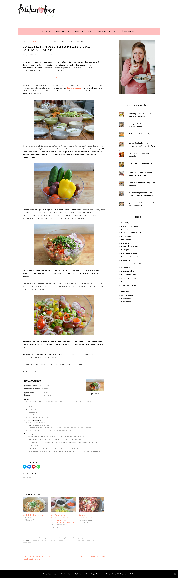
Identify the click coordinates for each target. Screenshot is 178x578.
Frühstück (125, 260)
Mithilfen (125, 292)
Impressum (126, 236)
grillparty (72, 540)
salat (97, 540)
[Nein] (175, 574)
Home (56, 538)
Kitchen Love (37, 13)
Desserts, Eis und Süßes (131, 257)
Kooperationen (128, 298)
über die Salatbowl (74, 88)
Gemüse (47, 540)
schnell (25, 543)
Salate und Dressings (72, 538)
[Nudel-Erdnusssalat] (35, 504)
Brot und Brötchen (129, 253)
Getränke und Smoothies (132, 264)
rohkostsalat (91, 540)
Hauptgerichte (127, 271)
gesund (52, 540)
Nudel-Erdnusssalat (33, 515)
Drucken (96, 393)
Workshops (126, 302)
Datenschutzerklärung (131, 233)
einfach (40, 540)
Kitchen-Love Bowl (129, 226)
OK (131, 574)
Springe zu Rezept (64, 78)
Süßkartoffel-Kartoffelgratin (141, 134)
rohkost (83, 540)
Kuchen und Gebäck (130, 275)
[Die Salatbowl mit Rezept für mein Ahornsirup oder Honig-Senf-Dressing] (63, 504)
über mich (125, 289)
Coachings (125, 223)
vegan (82, 538)
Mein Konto (126, 240)
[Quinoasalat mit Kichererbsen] (91, 504)
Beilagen (42, 538)
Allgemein (35, 538)
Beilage (34, 540)
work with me (127, 295)
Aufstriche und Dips (129, 246)
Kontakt (124, 230)
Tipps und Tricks (128, 285)
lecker (78, 540)
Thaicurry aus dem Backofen (141, 163)
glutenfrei (49, 538)
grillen (66, 540)
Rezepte (61, 538)
